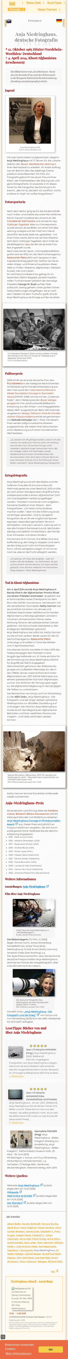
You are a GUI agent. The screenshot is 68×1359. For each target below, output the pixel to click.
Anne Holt (25, 1239)
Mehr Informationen (18, 1353)
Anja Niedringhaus (34, 886)
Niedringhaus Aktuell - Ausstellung (32, 1281)
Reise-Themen (47, 9)
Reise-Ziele (33, 2)
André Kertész (15, 1242)
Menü (5, 23)
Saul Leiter (30, 1242)
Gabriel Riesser (33, 1254)
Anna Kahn (53, 1239)
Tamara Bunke (49, 1224)
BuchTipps (54, 2)
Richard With (55, 1261)
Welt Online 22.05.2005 (19, 1196)
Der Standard (14, 1203)
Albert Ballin (14, 1224)
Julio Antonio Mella (26, 1246)
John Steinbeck (25, 1257)
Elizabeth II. (47, 1231)
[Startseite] (13, 3)
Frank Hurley (39, 1239)
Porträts (15, 9)
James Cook (32, 1231)
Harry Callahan (28, 1227)
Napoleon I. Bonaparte (20, 1250)
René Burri (13, 1227)
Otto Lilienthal (45, 1242)
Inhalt (64, 23)
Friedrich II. (38, 1235)
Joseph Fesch (23, 1235)
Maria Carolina (46, 1227)
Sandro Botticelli (31, 1224)
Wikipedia (12, 1192)
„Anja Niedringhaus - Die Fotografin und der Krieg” (29, 1013)
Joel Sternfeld (42, 1257)
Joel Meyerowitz (47, 1246)
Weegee (42, 1261)
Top (53, 1271)
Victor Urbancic (27, 1261)
